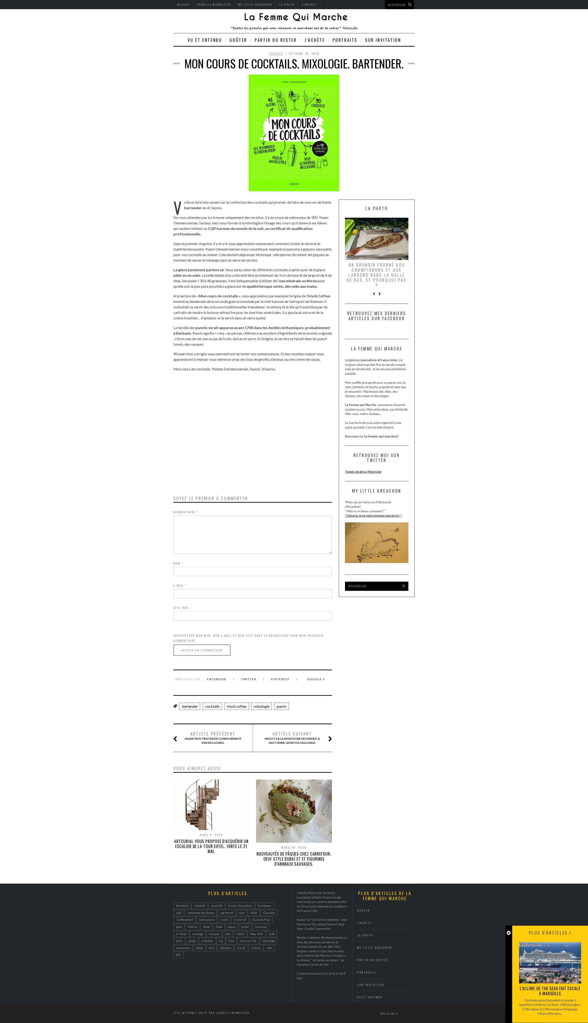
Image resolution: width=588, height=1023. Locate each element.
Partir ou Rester (276, 40)
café (178, 913)
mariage (197, 934)
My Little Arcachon (374, 948)
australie (217, 905)
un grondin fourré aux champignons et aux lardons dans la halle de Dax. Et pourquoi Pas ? (377, 275)
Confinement (184, 920)
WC (178, 955)
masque (214, 934)
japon (232, 927)
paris (179, 941)
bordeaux (264, 905)
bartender (190, 706)
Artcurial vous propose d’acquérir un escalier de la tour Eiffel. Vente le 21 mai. (211, 846)
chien (253, 913)
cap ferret (226, 913)
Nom (178, 563)
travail (241, 948)
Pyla (231, 941)
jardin (245, 927)
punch (281, 706)
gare (179, 927)
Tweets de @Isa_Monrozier (363, 471)
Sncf (211, 948)
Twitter (248, 679)
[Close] (509, 932)
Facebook (216, 679)
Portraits (345, 40)
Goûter (238, 40)
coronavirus (207, 920)
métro (240, 934)
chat (242, 913)
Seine (199, 948)
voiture (256, 948)
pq (221, 941)
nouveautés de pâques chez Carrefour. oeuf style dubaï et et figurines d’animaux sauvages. (294, 859)
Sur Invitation (383, 40)
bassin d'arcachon (240, 905)
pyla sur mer (248, 941)
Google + (316, 679)
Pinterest (280, 679)
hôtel (206, 927)
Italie (219, 927)
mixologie (261, 706)
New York (256, 934)
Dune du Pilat (261, 920)
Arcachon (182, 905)
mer (227, 934)
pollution (207, 941)
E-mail (180, 585)
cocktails (212, 706)
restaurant (183, 948)
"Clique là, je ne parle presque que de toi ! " (373, 515)
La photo (365, 935)
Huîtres (192, 927)
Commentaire (185, 512)
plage (192, 941)
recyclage (268, 941)
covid (224, 920)
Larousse (261, 927)
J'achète (276, 54)
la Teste (181, 934)
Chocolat (269, 913)
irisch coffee (236, 706)
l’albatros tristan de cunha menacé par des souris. (213, 737)
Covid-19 (240, 920)
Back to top (388, 1013)
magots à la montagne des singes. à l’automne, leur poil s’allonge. (292, 737)
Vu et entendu (205, 40)
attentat (199, 905)
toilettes (225, 948)
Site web (180, 608)
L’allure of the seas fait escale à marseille (550, 990)
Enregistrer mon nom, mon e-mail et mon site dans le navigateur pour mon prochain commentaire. (248, 638)
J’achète (315, 40)
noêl (271, 934)
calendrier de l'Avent (200, 913)
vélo (269, 948)
